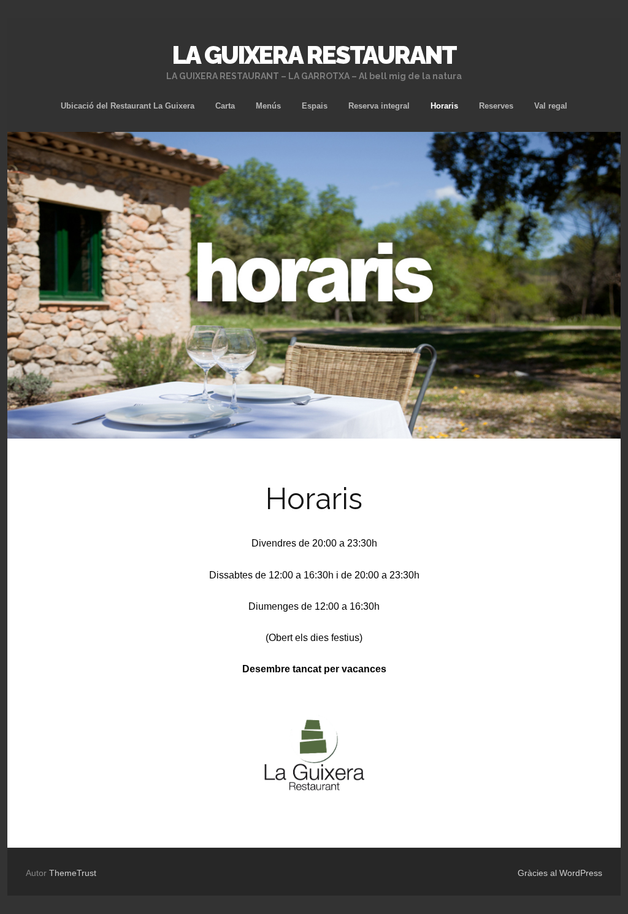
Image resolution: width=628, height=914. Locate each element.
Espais (314, 106)
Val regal (550, 106)
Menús (268, 106)
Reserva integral (379, 106)
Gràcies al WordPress (560, 873)
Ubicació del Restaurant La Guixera (127, 106)
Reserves (496, 106)
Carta (225, 106)
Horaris (444, 106)
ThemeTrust (72, 873)
